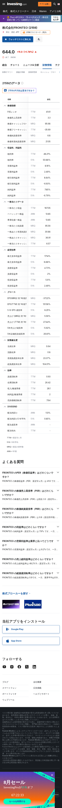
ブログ (5, 682)
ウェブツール (8, 699)
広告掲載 (37, 688)
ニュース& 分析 (31, 64)
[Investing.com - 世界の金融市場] (17, 4)
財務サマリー (7, 72)
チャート (15, 64)
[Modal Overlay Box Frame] (27, 790)
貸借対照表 (32, 72)
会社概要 (37, 682)
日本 (34, 11)
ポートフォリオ (9, 694)
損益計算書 (20, 72)
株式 (5, 11)
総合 (4, 64)
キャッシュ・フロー (48, 72)
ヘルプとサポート (41, 694)
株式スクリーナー (19, 11)
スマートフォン (9, 688)
